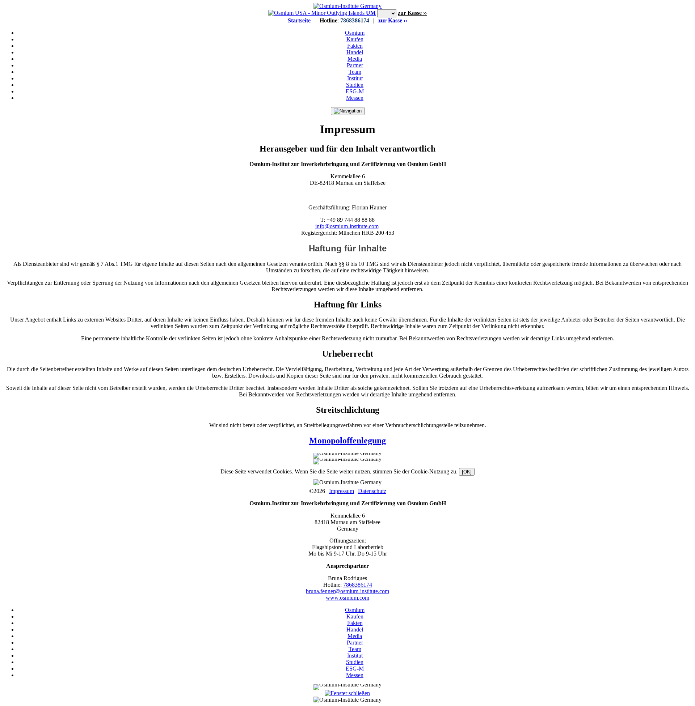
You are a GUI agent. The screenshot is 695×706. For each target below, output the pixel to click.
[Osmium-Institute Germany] (347, 6)
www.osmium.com (347, 598)
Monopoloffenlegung (347, 440)
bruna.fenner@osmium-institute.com (347, 591)
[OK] (467, 472)
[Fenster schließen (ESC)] (347, 693)
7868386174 (354, 20)
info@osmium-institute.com (347, 226)
